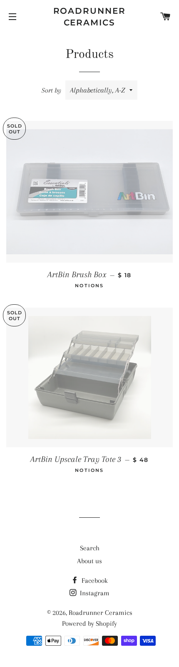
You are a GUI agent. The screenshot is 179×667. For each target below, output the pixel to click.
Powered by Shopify (89, 623)
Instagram (93, 593)
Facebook (94, 580)
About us (89, 561)
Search (89, 548)
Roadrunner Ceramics (89, 17)
